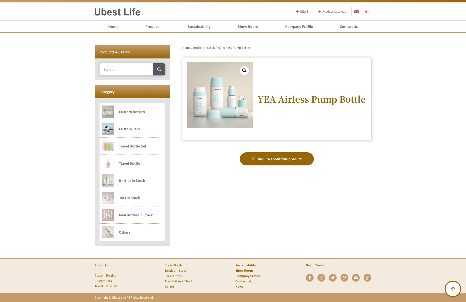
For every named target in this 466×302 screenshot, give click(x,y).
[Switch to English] (356, 11)
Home (113, 26)
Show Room (248, 26)
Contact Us (349, 26)
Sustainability (199, 26)
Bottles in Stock (204, 47)
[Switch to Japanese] (366, 11)
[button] (244, 70)
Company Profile (299, 26)
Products (152, 26)
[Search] (159, 69)
